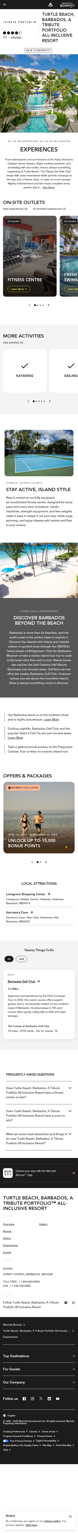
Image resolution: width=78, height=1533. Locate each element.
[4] (44, 401)
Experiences (10, 1245)
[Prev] (32, 862)
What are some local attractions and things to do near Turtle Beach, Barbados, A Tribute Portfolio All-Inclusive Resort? (37, 1138)
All (9, 958)
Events (7, 1252)
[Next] (46, 862)
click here (31, 1525)
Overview (8, 1224)
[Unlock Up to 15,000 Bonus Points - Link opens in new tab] (39, 817)
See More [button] (49, 187)
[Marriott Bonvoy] (65, 4)
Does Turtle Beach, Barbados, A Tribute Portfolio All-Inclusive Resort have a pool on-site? (36, 1115)
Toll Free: (21, 1281)
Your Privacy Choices (20, 1441)
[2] (40, 305)
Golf (21, 958)
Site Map (47, 1445)
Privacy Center (44, 1436)
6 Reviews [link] (16, 37)
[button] (50, 5)
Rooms (7, 1231)
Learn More (18, 288)
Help (5, 1450)
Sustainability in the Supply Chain (20, 1445)
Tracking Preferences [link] (14, 1431)
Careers (33, 1431)
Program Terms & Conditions (18, 1436)
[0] (35, 305)
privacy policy (52, 1521)
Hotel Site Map (63, 1445)
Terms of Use (48, 1431)
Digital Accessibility (46, 1440)
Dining (7, 1238)
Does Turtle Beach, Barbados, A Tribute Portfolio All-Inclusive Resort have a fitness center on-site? (34, 1092)
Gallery (43, 1224)
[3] (43, 305)
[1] (37, 305)
